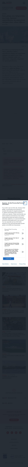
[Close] (25, 203)
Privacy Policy (22, 264)
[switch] (22, 233)
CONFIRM (8, 258)
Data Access (14, 264)
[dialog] (14, 233)
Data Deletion (5, 264)
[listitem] (14, 230)
